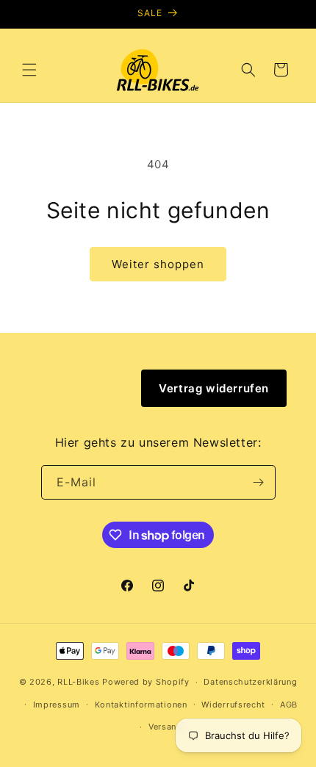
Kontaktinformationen (141, 704)
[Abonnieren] (259, 482)
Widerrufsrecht (233, 704)
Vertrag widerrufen (214, 388)
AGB (289, 704)
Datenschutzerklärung (250, 682)
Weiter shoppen (158, 264)
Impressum (56, 704)
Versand (165, 726)
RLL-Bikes (78, 682)
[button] (29, 70)
